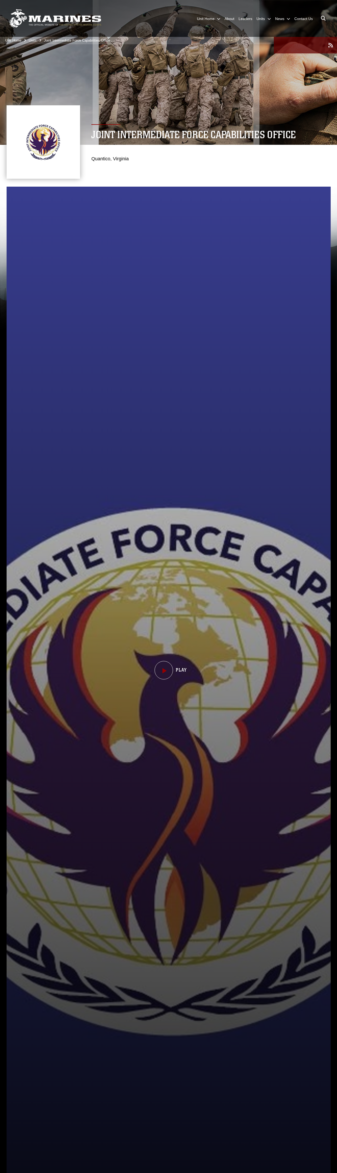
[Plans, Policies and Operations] (55, 18)
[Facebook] (280, 45)
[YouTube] (305, 45)
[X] (292, 45)
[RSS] (330, 45)
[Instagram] (318, 45)
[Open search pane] (323, 18)
